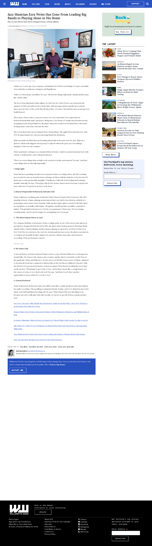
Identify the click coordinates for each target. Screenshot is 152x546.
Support (138, 3)
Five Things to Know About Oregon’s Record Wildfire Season (129, 79)
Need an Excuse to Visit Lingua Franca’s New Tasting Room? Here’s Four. (130, 132)
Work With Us (49, 527)
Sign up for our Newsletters (20, 522)
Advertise (48, 524)
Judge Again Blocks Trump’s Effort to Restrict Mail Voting (130, 92)
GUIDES (93, 4)
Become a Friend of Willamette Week (23, 527)
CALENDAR (80, 4)
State (119, 74)
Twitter (88, 519)
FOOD (47, 4)
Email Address (110, 172)
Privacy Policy (49, 534)
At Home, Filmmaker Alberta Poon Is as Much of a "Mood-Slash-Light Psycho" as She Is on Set (51, 320)
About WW (48, 519)
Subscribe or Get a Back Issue (20, 524)
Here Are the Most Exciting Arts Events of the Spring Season (38, 340)
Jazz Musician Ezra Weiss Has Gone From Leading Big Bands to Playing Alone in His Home (49, 334)
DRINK (57, 4)
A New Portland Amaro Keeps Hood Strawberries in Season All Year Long (130, 145)
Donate (45, 512)
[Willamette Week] (14, 3)
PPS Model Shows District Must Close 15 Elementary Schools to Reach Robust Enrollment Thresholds (129, 118)
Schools (120, 62)
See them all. (123, 31)
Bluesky (86, 529)
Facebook (90, 524)
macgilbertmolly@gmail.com (36, 351)
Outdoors (121, 100)
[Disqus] (52, 409)
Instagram (88, 527)
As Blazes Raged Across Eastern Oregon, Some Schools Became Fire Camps (130, 66)
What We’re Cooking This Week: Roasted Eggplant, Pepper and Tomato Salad (129, 53)
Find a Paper (14, 519)
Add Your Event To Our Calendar (57, 522)
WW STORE (106, 4)
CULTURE (36, 4)
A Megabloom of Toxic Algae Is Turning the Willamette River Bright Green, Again (130, 105)
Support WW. (18, 370)
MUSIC (68, 4)
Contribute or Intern (52, 529)
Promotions (122, 128)
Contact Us (49, 532)
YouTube (87, 522)
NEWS (24, 4)
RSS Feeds (87, 532)
